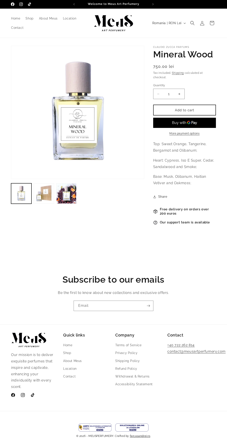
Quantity (159, 85)
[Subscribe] (148, 306)
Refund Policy (126, 368)
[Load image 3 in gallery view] (66, 193)
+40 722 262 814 (181, 345)
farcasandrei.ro (140, 436)
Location (70, 368)
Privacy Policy (126, 353)
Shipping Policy (127, 361)
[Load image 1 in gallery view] (21, 193)
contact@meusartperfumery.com (196, 351)
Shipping (178, 72)
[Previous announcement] (74, 4)
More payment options (184, 133)
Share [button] (162, 196)
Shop (67, 353)
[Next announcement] (153, 4)
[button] (192, 23)
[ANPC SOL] (132, 427)
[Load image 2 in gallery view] (44, 193)
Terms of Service (128, 345)
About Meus (72, 361)
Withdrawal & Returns (132, 376)
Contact (69, 376)
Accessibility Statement (134, 384)
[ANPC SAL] (95, 427)
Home (67, 345)
